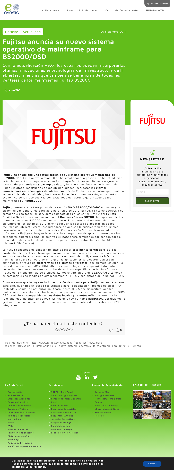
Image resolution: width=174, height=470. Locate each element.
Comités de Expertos (19, 405)
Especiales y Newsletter (64, 432)
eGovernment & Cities (107, 409)
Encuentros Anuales (62, 415)
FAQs (10, 426)
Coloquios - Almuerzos (63, 412)
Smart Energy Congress (64, 395)
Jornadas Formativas (63, 419)
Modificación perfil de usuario (24, 446)
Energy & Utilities (104, 395)
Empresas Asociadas (19, 398)
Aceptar (152, 463)
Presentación (15, 392)
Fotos (11, 422)
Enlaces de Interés (18, 429)
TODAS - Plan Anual (62, 392)
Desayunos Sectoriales (63, 409)
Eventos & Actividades (82, 10)
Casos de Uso (102, 392)
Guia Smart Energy (61, 429)
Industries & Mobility (106, 405)
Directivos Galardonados (21, 412)
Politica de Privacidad (20, 443)
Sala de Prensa (103, 412)
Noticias (99, 415)
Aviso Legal (14, 439)
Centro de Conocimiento (122, 10)
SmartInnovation (60, 426)
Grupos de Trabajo (18, 409)
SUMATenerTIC (155, 10)
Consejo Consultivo (18, 402)
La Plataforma (50, 10)
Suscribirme (152, 200)
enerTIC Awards (60, 405)
